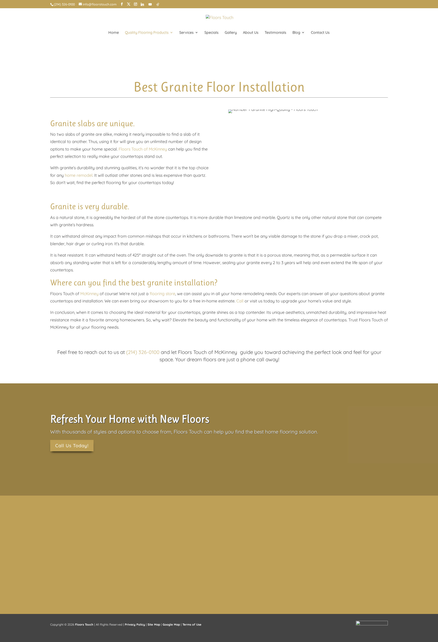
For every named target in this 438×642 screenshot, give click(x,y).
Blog (296, 33)
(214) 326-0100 (64, 4)
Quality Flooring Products (147, 33)
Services (186, 33)
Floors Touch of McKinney (143, 149)
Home (113, 33)
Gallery (231, 33)
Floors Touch (84, 624)
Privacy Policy (135, 624)
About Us (250, 33)
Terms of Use (191, 624)
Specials (211, 33)
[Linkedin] (142, 4)
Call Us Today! (72, 445)
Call (239, 301)
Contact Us (320, 33)
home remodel (78, 175)
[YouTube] (150, 4)
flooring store (162, 293)
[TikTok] (157, 4)
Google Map (171, 624)
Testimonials (275, 33)
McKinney (89, 293)
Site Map (154, 624)
